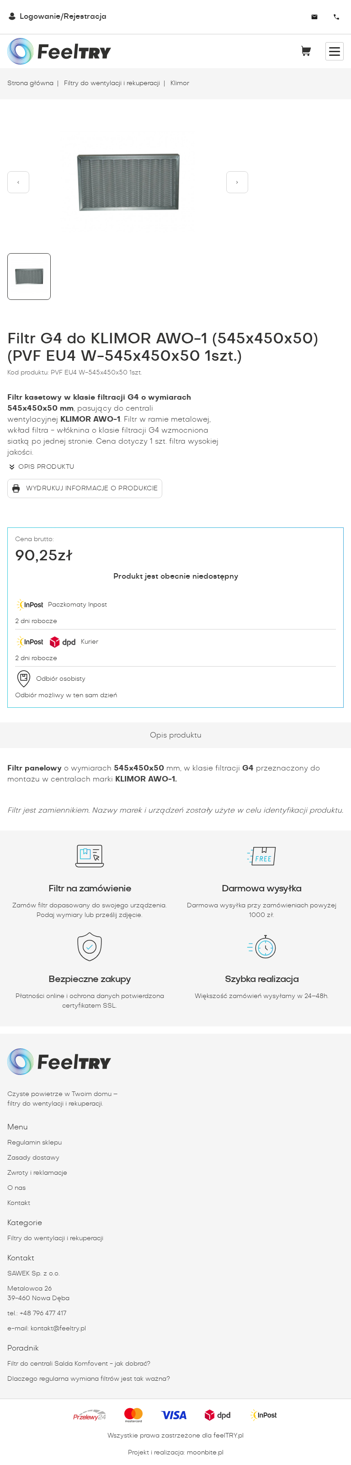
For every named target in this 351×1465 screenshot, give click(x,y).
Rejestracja (85, 16)
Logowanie (40, 16)
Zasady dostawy (33, 1158)
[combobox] (288, 17)
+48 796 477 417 (43, 1313)
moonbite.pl (205, 1452)
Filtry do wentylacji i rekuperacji (111, 83)
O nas (16, 1188)
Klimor (179, 83)
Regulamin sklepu (34, 1142)
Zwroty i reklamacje (37, 1173)
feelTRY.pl (228, 1435)
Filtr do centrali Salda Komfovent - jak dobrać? (78, 1364)
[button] (18, 182)
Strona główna (30, 83)
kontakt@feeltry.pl (58, 1328)
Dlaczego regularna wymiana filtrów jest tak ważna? (88, 1379)
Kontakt (18, 1203)
